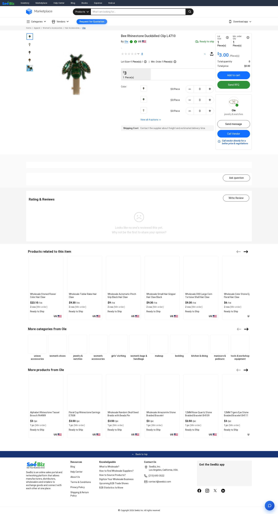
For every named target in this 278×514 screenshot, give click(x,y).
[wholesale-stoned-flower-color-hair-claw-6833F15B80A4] (45, 273)
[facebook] (199, 491)
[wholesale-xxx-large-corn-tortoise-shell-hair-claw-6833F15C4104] (201, 273)
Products (80, 11)
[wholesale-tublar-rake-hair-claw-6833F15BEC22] (84, 273)
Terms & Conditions (80, 482)
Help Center (59, 3)
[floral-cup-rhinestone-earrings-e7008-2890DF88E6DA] (84, 392)
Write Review (236, 198)
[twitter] (215, 491)
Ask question (236, 177)
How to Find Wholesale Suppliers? (116, 471)
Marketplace (41, 3)
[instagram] (207, 491)
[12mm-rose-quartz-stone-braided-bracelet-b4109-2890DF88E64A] (201, 392)
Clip (84, 28)
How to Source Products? (112, 475)
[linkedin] (223, 491)
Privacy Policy (77, 487)
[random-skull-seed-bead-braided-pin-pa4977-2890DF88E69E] (123, 392)
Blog (73, 3)
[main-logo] (39, 13)
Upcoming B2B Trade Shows (114, 483)
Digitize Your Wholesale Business (116, 479)
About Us (75, 477)
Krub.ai (111, 3)
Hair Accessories (72, 28)
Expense (98, 3)
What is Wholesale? (109, 466)
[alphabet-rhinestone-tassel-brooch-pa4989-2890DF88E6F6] (45, 392)
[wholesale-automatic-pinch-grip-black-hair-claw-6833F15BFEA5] (123, 273)
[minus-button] (190, 89)
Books (85, 3)
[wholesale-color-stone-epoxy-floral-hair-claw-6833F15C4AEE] (239, 273)
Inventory (25, 3)
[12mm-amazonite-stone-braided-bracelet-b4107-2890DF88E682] (162, 392)
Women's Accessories (52, 28)
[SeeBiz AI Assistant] (269, 505)
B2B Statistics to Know (111, 487)
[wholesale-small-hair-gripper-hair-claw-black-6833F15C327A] (162, 273)
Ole (126, 41)
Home (28, 28)
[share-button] (211, 54)
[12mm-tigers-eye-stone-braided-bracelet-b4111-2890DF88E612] (239, 392)
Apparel (37, 28)
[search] (142, 11)
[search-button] (189, 11)
